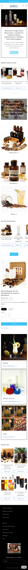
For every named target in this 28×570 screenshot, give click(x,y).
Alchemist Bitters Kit (6, 237)
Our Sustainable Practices (9, 526)
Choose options (6, 88)
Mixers (13, 214)
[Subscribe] (23, 561)
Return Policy (6, 514)
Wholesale (5, 535)
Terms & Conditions (7, 508)
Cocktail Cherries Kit (19, 81)
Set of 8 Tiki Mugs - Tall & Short (21, 493)
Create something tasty (9, 366)
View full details (5, 328)
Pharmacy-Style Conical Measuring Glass (18, 238)
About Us (5, 523)
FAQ (4, 538)
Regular (11, 309)
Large (3, 309)
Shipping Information (8, 511)
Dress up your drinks (8, 437)
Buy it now (14, 324)
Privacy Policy (6, 517)
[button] (1, 5)
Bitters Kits (13, 152)
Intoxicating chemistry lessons (11, 401)
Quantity (3, 312)
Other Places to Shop (8, 532)
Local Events (6, 529)
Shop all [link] (14, 52)
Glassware (13, 183)
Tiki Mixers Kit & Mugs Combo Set (7, 465)
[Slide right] (16, 93)
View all (14, 254)
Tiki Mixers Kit (7, 492)
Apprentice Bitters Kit (6, 81)
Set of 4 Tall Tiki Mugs (20, 465)
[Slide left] (11, 93)
